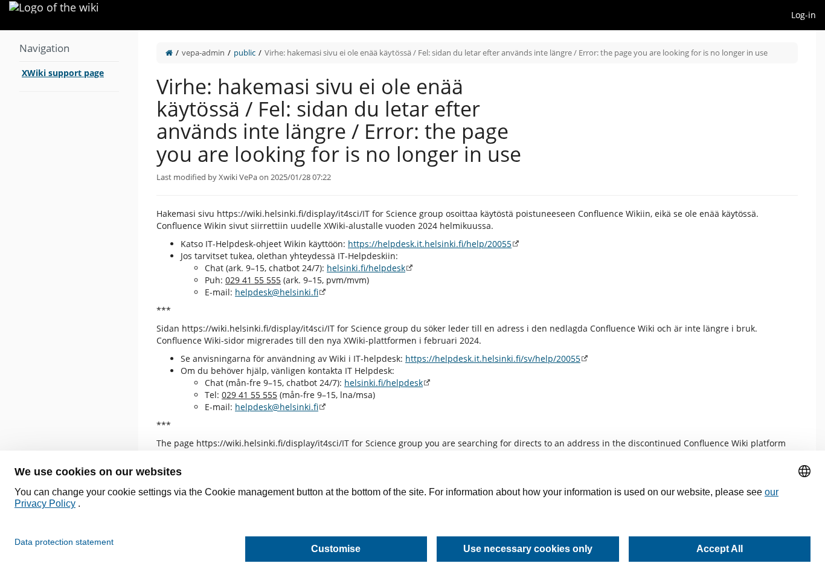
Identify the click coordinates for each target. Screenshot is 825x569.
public (244, 52)
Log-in (803, 15)
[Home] (169, 52)
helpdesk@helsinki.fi (276, 292)
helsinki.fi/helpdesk (366, 268)
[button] (129, 288)
